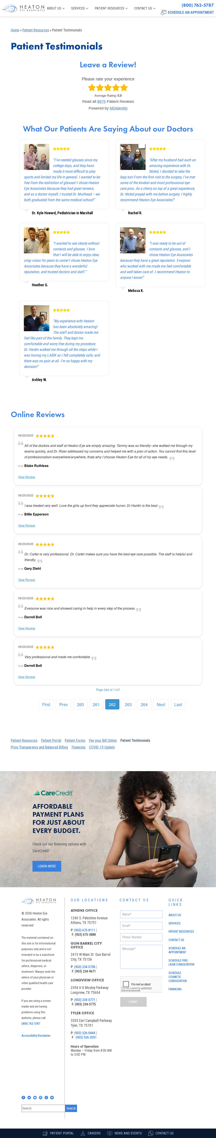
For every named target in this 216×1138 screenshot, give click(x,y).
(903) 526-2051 (86, 1037)
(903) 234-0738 (84, 967)
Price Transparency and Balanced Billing (39, 747)
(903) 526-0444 (84, 1033)
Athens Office (84, 910)
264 (144, 704)
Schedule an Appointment (177, 950)
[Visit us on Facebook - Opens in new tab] (23, 1097)
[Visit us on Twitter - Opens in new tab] (29, 1097)
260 (80, 704)
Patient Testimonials (135, 740)
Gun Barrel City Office (86, 945)
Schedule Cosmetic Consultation (178, 977)
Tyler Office (82, 1013)
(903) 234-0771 (84, 1000)
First (46, 704)
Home (15, 30)
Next (161, 704)
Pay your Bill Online (103, 740)
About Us (54, 8)
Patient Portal (51, 740)
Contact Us (143, 8)
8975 (101, 101)
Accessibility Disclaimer (36, 1036)
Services (78, 8)
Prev (63, 704)
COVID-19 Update (102, 747)
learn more (47, 866)
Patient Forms (75, 740)
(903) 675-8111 (84, 930)
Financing (78, 747)
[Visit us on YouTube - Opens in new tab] (35, 1097)
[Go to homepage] (23, 8)
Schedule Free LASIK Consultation (181, 962)
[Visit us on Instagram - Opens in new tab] (40, 1097)
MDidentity (119, 108)
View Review (26, 477)
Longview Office (87, 980)
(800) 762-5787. (31, 1023)
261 (96, 704)
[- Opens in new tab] (20, 465)
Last (178, 704)
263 (128, 704)
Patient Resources (109, 8)
